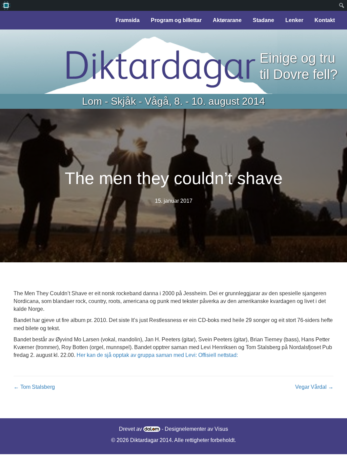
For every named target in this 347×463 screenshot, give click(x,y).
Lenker (294, 20)
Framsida (128, 20)
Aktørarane (227, 20)
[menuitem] (6, 5)
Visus (221, 429)
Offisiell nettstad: (218, 355)
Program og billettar (176, 20)
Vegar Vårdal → (314, 387)
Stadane (263, 20)
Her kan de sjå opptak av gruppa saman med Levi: (137, 355)
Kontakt (324, 20)
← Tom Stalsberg (34, 387)
